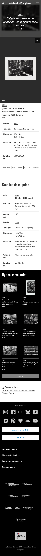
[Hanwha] (20, 522)
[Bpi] (13, 486)
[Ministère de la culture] (20, 536)
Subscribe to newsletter (20, 430)
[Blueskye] (28, 413)
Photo (16, 123)
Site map (15, 547)
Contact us (20, 437)
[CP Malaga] (27, 498)
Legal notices (8, 547)
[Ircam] (29, 486)
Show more (20, 376)
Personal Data (27, 547)
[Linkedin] (5, 422)
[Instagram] (5, 413)
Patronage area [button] (7, 467)
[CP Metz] (15, 498)
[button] (20, 185)
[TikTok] (35, 413)
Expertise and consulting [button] (11, 461)
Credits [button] (3, 100)
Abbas (4, 105)
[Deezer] (20, 422)
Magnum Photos (8, 393)
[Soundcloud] (28, 422)
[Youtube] (35, 422)
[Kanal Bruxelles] (14, 510)
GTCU (20, 547)
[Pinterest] (13, 422)
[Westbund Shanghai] (29, 510)
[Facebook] (13, 413)
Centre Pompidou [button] (8, 449)
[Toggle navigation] (37, 3)
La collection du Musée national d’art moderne (18, 390)
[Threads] (20, 413)
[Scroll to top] (36, 551)
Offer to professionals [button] (10, 455)
